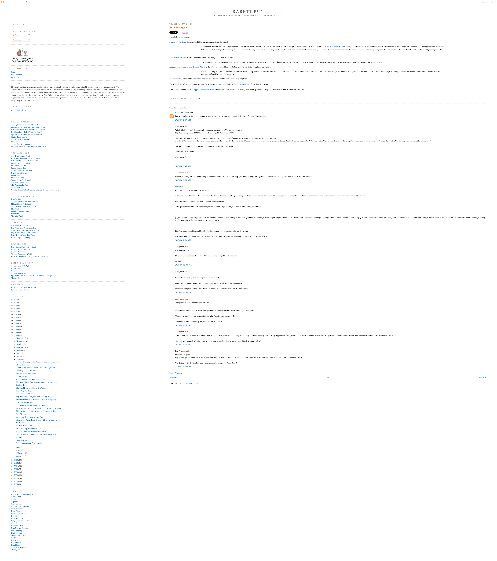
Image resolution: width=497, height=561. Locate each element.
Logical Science (17, 533)
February (20, 453)
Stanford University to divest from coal (31, 431)
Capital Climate (17, 501)
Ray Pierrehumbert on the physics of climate (28, 129)
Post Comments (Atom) (189, 383)
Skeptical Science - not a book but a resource (28, 146)
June (18, 356)
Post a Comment (175, 373)
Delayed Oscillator (18, 513)
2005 (16, 484)
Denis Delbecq (17, 518)
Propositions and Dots (24, 393)
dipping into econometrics (204, 89)
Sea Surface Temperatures (21, 144)
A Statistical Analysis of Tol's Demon (30, 379)
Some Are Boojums (18, 547)
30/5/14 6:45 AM (183, 166)
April (18, 447)
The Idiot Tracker (18, 216)
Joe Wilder (20, 422)
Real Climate (16, 175)
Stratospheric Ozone (19, 137)
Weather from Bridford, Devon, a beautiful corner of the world (35, 189)
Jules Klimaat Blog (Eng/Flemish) (24, 235)
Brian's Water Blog (18, 110)
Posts (16, 35)
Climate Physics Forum (20, 506)
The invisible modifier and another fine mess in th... (36, 411)
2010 (16, 469)
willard (178, 186)
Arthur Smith (16, 496)
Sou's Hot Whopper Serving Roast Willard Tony (29, 256)
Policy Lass (15, 540)
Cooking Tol (20, 385)
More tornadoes (22, 440)
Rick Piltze (15, 545)
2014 (16, 335)
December (20, 338)
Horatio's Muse (17, 525)
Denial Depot (16, 268)
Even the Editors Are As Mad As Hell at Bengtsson (36, 399)
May (18, 359)
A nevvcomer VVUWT (20, 266)
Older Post (482, 377)
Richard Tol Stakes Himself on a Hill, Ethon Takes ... (36, 419)
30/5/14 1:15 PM (183, 325)
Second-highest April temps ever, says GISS (33, 405)
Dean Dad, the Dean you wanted (23, 287)
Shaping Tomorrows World (21, 254)
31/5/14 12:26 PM (183, 366)
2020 (16, 317)
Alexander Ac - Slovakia (20, 225)
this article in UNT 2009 (336, 46)
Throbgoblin (15, 278)
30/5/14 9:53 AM (183, 240)
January (19, 456)
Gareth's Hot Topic (18, 251)
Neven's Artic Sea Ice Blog (21, 170)
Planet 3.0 (15, 208)
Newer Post (173, 377)
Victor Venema (17, 187)
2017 (16, 326)
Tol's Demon (21, 437)
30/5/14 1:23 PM (183, 344)
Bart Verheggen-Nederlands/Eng (23, 227)
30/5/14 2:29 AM (183, 119)
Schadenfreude (21, 376)
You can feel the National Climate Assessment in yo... (37, 434)
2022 (16, 311)
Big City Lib (16, 199)
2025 (16, 302)
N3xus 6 (14, 537)
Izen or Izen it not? (18, 165)
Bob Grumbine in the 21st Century (24, 160)
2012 (16, 463)
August (19, 350)
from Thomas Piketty (197, 66)
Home (328, 377)
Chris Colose (16, 503)
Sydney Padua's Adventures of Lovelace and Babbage (31, 275)
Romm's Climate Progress (21, 211)
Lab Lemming (16, 530)
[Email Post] (200, 99)
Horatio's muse (17, 270)
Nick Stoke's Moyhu (19, 172)
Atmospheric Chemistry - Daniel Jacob (26, 124)
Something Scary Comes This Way (29, 417)
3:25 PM (196, 99)
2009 (16, 472)
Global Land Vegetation (20, 139)
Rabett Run (248, 11)
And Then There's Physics (21, 156)
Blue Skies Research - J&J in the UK (25, 158)
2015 (16, 332)
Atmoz (13, 499)
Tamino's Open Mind (19, 182)
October (19, 344)
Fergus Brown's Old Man (20, 520)
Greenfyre (15, 523)
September (20, 347)
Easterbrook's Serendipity (21, 163)
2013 (16, 460)
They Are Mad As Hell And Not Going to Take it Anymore (39, 408)
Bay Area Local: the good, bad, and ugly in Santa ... (36, 396)
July (18, 353)
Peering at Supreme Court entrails (29, 443)
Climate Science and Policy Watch (24, 201)
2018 (16, 323)
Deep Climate (16, 511)
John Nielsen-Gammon (20, 528)
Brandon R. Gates (182, 112)
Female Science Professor (21, 289)
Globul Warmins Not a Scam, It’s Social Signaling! (36, 367)
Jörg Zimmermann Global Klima (24, 232)
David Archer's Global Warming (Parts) (26, 132)
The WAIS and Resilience (26, 373)
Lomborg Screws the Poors (26, 370)
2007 (16, 478)
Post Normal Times (18, 542)
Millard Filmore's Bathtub (21, 204)
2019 (16, 320)
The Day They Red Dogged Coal (28, 428)
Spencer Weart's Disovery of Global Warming (28, 134)
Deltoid (14, 516)
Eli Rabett (15, 77)
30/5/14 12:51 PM (183, 292)
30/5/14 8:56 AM (183, 180)
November (20, 341)
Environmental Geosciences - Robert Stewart (28, 127)
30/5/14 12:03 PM (183, 264)
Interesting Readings (24, 390)
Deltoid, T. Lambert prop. (21, 249)
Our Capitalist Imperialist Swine (23, 206)
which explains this (221, 84)
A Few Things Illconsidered (22, 494)
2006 (16, 481)
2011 (16, 466)
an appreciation (243, 84)
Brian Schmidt (16, 74)
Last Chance (21, 414)
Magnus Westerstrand (177, 41)
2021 (16, 314)
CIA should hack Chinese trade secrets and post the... (36, 382)
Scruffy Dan (15, 213)
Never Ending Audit (18, 273)
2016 (16, 329)
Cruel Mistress (17, 508)
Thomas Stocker (175, 57)
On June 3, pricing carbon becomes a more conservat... (37, 361)
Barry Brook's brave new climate (24, 246)
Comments (18, 39)
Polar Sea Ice (16, 141)
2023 (16, 308)
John (13, 71)
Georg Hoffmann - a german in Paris (25, 230)
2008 (16, 475)
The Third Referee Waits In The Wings (31, 388)
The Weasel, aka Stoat (19, 185)
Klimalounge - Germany (20, 237)
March (19, 449)
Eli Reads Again (178, 27)
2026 (16, 299)
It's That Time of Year (24, 425)
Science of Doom (18, 177)
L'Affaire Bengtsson (24, 402)
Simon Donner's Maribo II (21, 180)
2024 (16, 305)
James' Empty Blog (18, 168)
